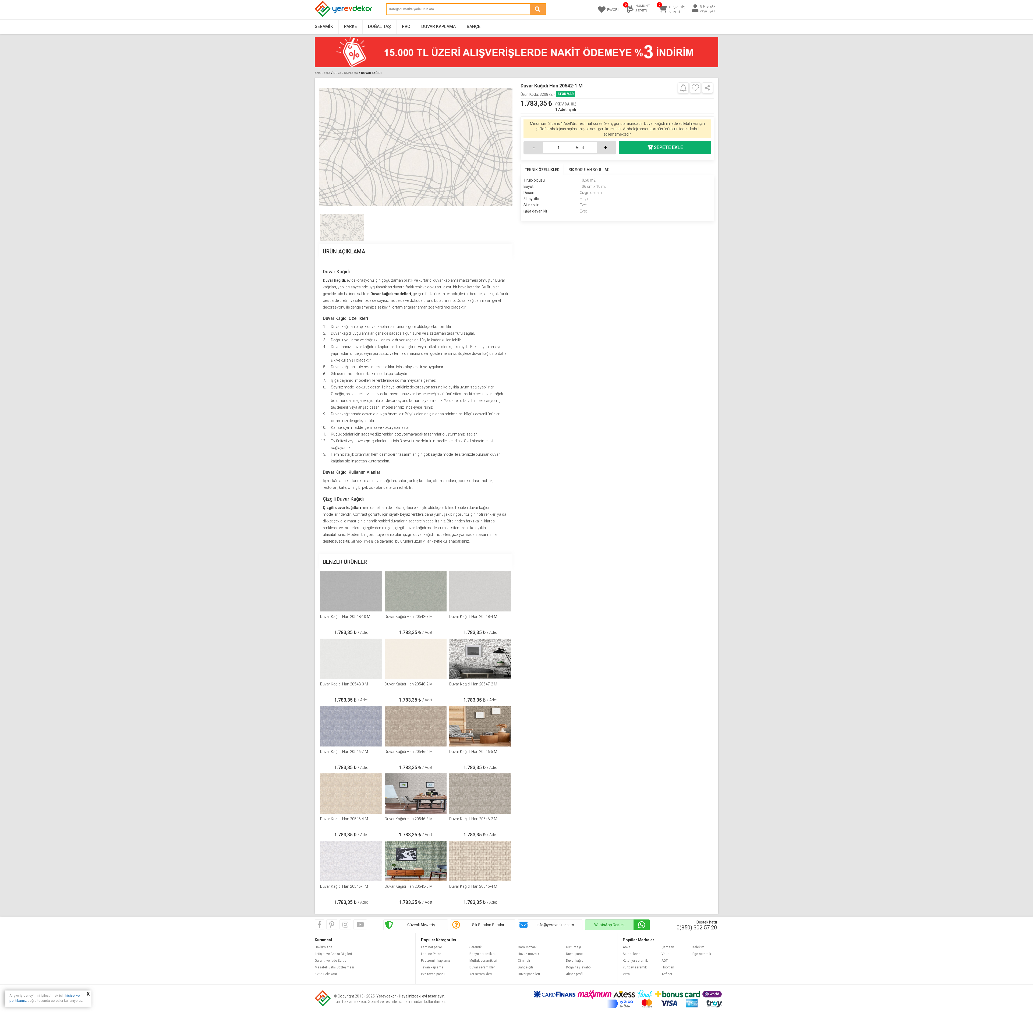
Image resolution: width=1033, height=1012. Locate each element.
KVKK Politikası (326, 974)
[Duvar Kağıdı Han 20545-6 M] (416, 861)
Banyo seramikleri (482, 954)
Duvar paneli (575, 954)
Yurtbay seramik (635, 967)
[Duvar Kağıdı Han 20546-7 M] (351, 726)
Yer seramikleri (480, 974)
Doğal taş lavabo (578, 967)
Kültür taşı (573, 947)
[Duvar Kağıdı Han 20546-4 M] (351, 793)
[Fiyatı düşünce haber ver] (683, 87)
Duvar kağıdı (575, 961)
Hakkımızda (323, 947)
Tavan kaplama (432, 967)
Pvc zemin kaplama (435, 961)
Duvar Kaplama (438, 26)
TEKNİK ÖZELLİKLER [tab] (542, 170)
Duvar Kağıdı (371, 73)
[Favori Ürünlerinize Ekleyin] (695, 87)
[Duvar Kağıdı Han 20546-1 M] (351, 861)
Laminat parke (431, 947)
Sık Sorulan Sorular (488, 925)
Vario (665, 954)
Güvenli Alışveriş (421, 925)
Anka (626, 947)
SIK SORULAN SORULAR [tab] (589, 170)
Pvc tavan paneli (433, 974)
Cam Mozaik (527, 947)
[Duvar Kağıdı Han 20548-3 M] (351, 659)
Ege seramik (701, 954)
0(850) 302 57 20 (697, 927)
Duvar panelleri (529, 974)
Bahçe (473, 26)
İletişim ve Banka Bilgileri (333, 954)
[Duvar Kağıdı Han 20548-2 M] (416, 659)
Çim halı (524, 961)
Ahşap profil (574, 974)
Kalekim (698, 947)
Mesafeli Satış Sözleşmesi (334, 967)
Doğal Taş (379, 26)
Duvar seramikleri (482, 967)
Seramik (324, 26)
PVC (406, 26)
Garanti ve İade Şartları (331, 961)
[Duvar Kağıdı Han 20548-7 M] (416, 591)
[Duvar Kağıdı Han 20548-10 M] (351, 591)
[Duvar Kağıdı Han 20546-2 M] (480, 793)
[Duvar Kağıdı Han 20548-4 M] (480, 591)
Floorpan (667, 967)
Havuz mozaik (528, 954)
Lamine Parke (431, 954)
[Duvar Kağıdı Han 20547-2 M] (480, 659)
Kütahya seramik (635, 961)
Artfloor (666, 974)
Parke (350, 26)
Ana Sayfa (322, 73)
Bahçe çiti (525, 967)
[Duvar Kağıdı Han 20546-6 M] (416, 726)
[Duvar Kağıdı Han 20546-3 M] (416, 793)
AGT (664, 961)
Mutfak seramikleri (483, 961)
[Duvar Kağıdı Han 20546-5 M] (480, 726)
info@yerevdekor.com (555, 925)
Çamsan (667, 947)
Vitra (626, 974)
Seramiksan (632, 954)
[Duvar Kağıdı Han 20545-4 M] (480, 861)
